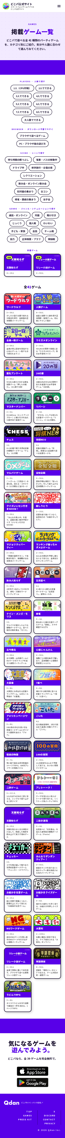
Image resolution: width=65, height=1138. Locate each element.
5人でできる (22, 104)
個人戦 (32, 223)
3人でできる (22, 96)
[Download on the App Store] (32, 1071)
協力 (12, 239)
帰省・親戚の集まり (25, 199)
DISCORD (49, 1115)
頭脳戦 (51, 239)
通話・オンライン (18, 215)
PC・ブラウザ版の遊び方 (32, 143)
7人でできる (22, 112)
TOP (29, 1111)
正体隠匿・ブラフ (31, 239)
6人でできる (42, 104)
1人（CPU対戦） (22, 88)
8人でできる (42, 112)
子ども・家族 (18, 231)
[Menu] (59, 6)
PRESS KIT (25, 1119)
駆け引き (51, 215)
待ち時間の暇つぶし (18, 159)
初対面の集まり (25, 191)
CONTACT (49, 1119)
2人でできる (45, 88)
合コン (44, 191)
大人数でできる (32, 120)
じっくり (17, 223)
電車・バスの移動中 (46, 159)
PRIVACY (49, 1123)
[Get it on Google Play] (32, 1082)
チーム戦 (49, 231)
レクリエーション (32, 175)
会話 (34, 231)
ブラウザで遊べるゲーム (32, 135)
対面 (37, 215)
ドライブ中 (18, 167)
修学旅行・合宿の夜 (42, 167)
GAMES (27, 1115)
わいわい (48, 223)
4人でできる (42, 96)
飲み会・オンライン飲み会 (32, 183)
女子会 (46, 199)
